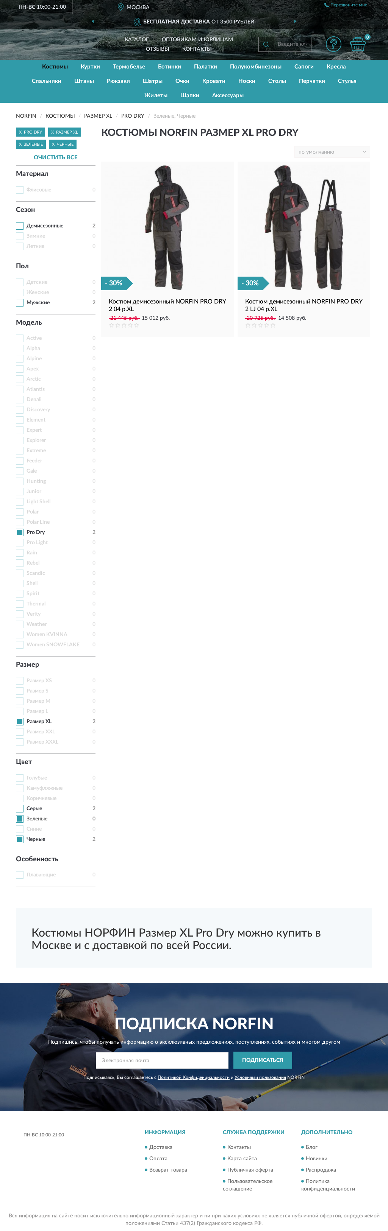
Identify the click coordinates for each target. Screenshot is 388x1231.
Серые (34, 808)
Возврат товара (168, 1170)
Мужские (38, 302)
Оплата (158, 1158)
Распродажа (321, 1170)
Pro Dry (36, 532)
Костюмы (55, 67)
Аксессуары (228, 95)
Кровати (213, 81)
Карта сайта (242, 1158)
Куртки (90, 67)
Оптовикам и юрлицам (197, 39)
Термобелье (129, 67)
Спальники (46, 81)
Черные (36, 839)
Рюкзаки (118, 81)
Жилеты (155, 95)
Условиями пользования (260, 1077)
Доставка (160, 1147)
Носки (246, 81)
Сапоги (304, 67)
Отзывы (157, 49)
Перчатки (312, 81)
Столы (277, 81)
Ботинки (169, 67)
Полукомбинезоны (256, 67)
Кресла (336, 67)
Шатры (153, 81)
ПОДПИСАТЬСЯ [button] (262, 1060)
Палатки (205, 67)
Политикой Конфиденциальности (194, 1077)
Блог (312, 1147)
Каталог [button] (137, 39)
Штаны (84, 81)
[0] (357, 44)
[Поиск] (266, 44)
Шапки (189, 95)
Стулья (347, 81)
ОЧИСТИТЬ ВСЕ (56, 157)
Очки (182, 81)
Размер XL (39, 721)
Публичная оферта (250, 1170)
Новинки (316, 1158)
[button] (333, 44)
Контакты (197, 49)
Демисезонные (45, 226)
